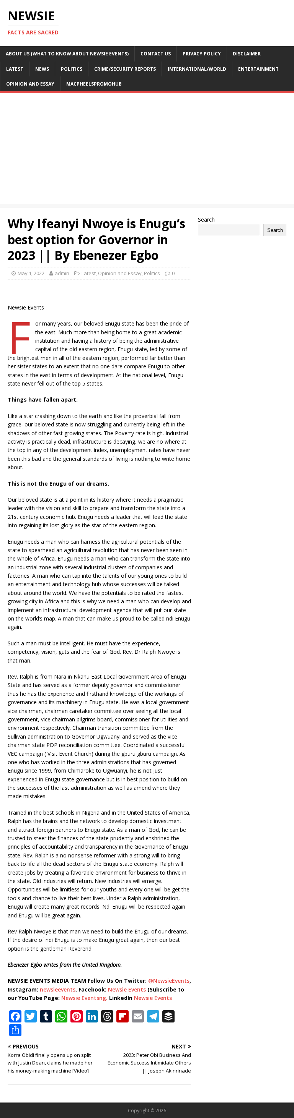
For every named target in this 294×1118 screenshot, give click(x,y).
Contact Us (155, 53)
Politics (71, 69)
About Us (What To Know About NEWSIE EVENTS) (67, 53)
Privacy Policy (202, 53)
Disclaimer (247, 53)
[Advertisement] (147, 150)
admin (62, 273)
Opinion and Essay (30, 84)
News (42, 69)
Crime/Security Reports (125, 69)
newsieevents (57, 989)
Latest (14, 69)
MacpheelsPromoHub (94, 84)
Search (206, 219)
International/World (197, 69)
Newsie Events (127, 989)
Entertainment (258, 69)
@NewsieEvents (168, 980)
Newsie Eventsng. (84, 997)
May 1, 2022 (31, 273)
